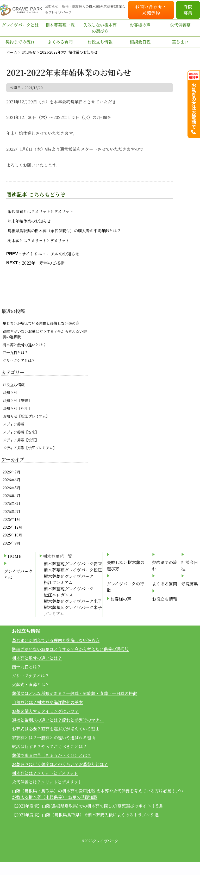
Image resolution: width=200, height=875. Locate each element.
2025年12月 (12, 527)
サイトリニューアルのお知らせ (50, 254)
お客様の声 (140, 25)
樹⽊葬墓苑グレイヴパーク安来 (73, 564)
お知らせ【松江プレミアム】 (26, 416)
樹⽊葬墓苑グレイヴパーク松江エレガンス (68, 592)
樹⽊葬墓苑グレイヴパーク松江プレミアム (68, 579)
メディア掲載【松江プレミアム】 (30, 447)
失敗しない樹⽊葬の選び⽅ (100, 28)
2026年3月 (11, 503)
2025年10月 (12, 535)
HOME (14, 556)
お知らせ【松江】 (17, 408)
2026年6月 (11, 479)
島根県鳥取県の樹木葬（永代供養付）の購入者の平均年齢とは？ (64, 230)
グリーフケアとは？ (19, 360)
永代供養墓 (180, 25)
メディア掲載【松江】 (21, 439)
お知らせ (10, 392)
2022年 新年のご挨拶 (43, 263)
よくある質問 (60, 42)
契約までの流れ (20, 42)
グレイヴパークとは (20, 25)
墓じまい (180, 42)
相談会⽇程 (140, 42)
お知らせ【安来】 (17, 400)
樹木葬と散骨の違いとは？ (24, 344)
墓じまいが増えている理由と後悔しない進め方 (41, 323)
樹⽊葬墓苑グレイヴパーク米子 (73, 601)
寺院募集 (188, 10)
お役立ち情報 (13, 384)
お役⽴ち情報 (100, 42)
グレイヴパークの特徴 (125, 587)
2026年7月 (11, 471)
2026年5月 (11, 487)
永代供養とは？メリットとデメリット (40, 211)
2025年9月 (11, 543)
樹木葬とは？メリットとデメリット (38, 240)
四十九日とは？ (15, 352)
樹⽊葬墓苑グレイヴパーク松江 (73, 570)
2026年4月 (11, 495)
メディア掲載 (13, 424)
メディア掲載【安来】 (21, 432)
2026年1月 (11, 519)
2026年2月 (11, 511)
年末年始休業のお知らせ (29, 221)
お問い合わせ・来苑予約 (151, 10)
